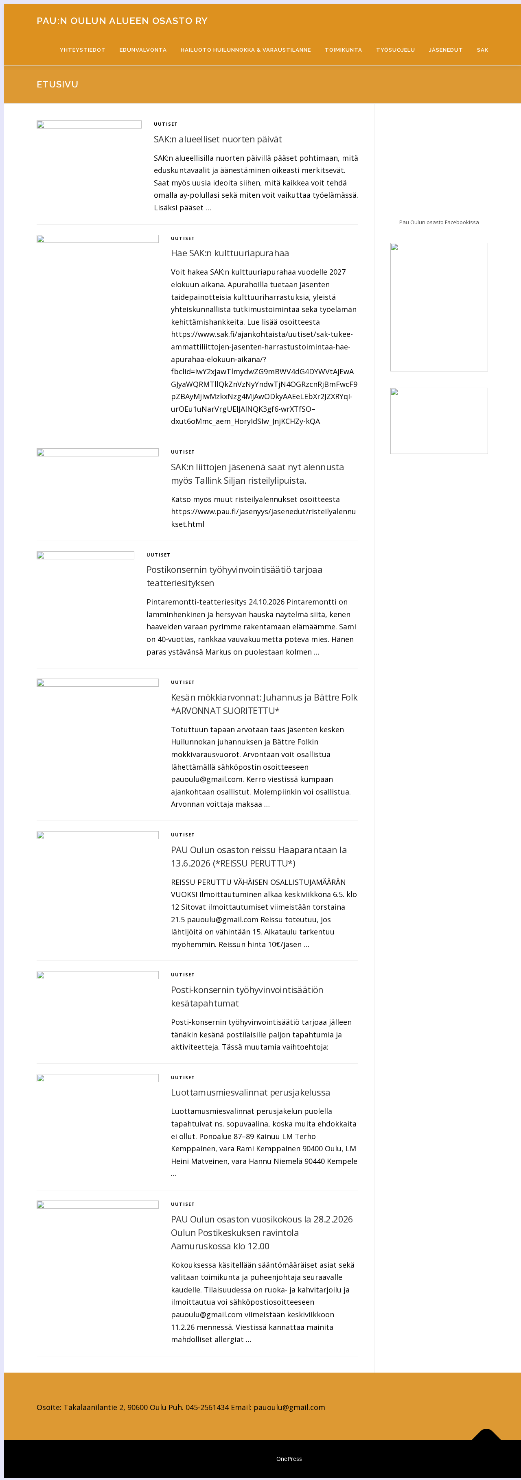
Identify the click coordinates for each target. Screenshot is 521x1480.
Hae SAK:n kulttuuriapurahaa (230, 253)
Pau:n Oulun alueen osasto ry (122, 20)
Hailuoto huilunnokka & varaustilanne (246, 50)
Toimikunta (343, 50)
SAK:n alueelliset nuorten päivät (218, 139)
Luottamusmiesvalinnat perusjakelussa (250, 1092)
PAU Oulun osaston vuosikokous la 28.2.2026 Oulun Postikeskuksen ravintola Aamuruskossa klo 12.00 (262, 1232)
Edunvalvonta (143, 50)
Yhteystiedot (83, 50)
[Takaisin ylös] (486, 1439)
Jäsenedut (446, 50)
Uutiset (166, 124)
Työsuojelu (395, 50)
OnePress (289, 1459)
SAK (482, 50)
